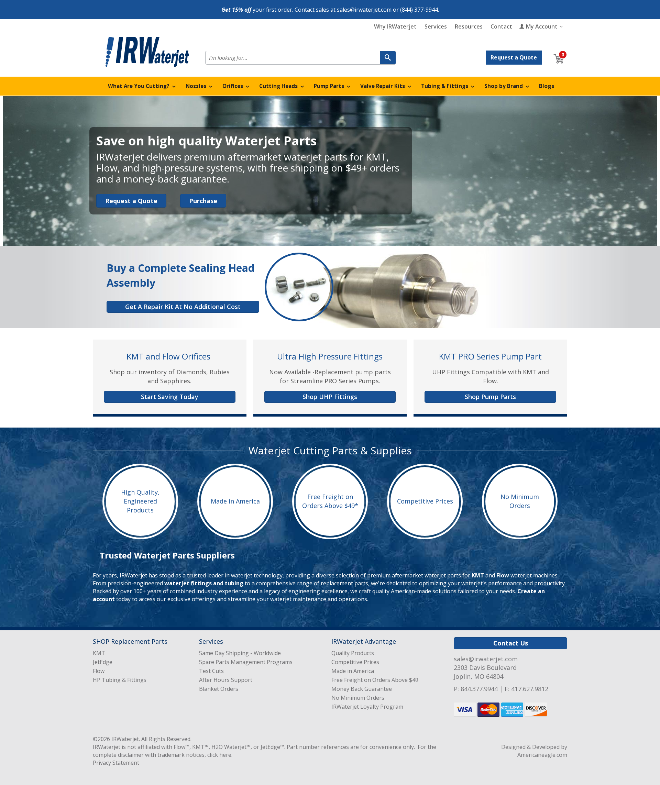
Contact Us (510, 643)
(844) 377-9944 (419, 9)
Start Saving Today (169, 396)
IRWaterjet (125, 739)
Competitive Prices (425, 501)
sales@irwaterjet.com (364, 9)
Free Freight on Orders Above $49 (374, 680)
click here (219, 755)
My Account (542, 26)
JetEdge (102, 662)
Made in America (235, 501)
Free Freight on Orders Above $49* (330, 501)
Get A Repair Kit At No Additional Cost (183, 306)
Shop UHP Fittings (329, 396)
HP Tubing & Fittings (119, 680)
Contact (501, 26)
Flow (502, 575)
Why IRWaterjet (395, 26)
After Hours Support (225, 680)
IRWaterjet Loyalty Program (367, 707)
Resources (469, 26)
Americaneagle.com (542, 755)
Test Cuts (211, 671)
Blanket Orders (218, 689)
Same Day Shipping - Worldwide (240, 653)
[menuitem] (142, 86)
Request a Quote (514, 57)
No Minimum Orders (519, 501)
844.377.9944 (479, 689)
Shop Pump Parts (490, 396)
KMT (478, 575)
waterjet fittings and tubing (203, 583)
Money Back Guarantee (361, 689)
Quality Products (352, 653)
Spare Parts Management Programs (246, 662)
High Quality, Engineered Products (140, 501)
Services (436, 26)
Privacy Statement (116, 762)
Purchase (203, 201)
